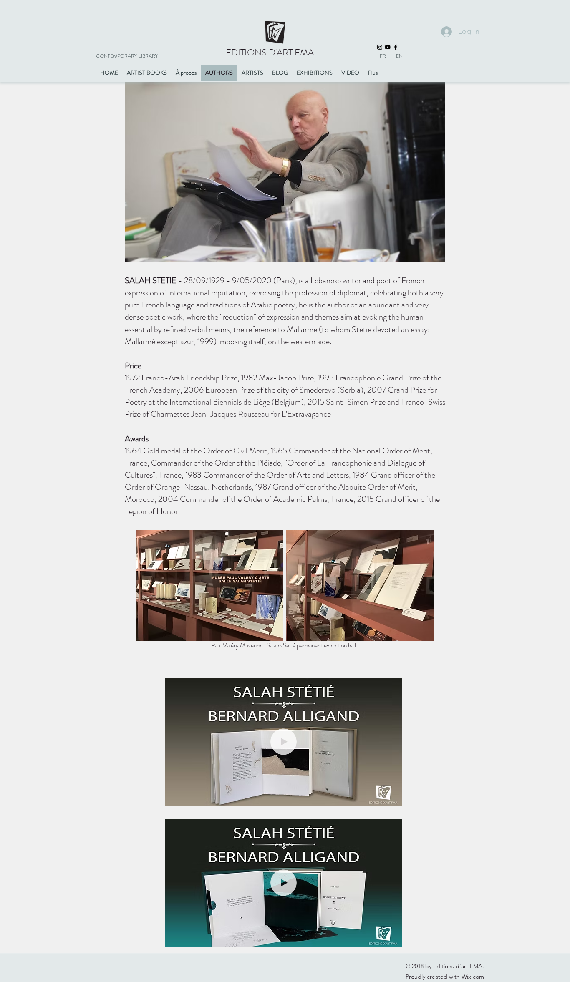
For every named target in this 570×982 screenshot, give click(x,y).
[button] (391, 796)
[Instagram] (379, 47)
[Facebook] (395, 47)
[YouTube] (387, 47)
